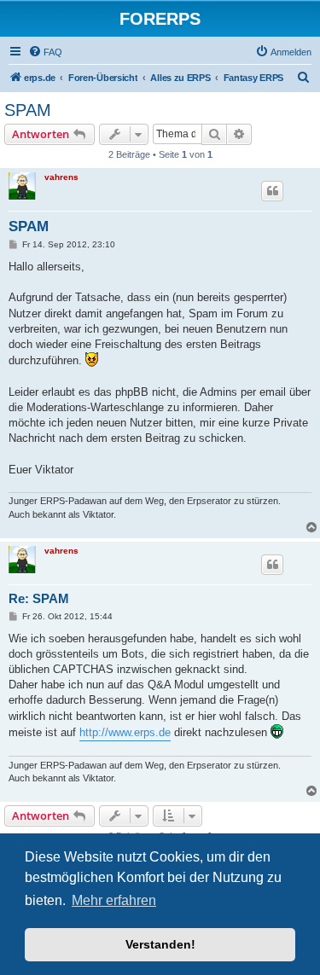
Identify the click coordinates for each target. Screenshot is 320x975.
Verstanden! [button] (160, 944)
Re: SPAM (39, 598)
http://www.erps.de (125, 732)
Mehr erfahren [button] (114, 900)
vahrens (61, 177)
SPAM (27, 110)
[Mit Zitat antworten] (272, 191)
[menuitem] (45, 52)
